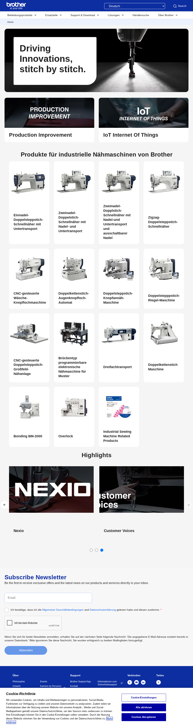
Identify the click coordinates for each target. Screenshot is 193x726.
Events (43, 681)
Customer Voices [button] (29, 531)
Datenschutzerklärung (103, 609)
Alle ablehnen (144, 707)
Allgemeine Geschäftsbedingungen (63, 609)
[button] (49, 135)
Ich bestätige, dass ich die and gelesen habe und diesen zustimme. (86, 609)
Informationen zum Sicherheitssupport (107, 683)
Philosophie (19, 681)
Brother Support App (80, 681)
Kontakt (74, 686)
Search (182, 5)
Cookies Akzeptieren (144, 717)
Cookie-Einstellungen (144, 697)
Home (10, 22)
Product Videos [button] (117, 531)
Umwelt (16, 686)
